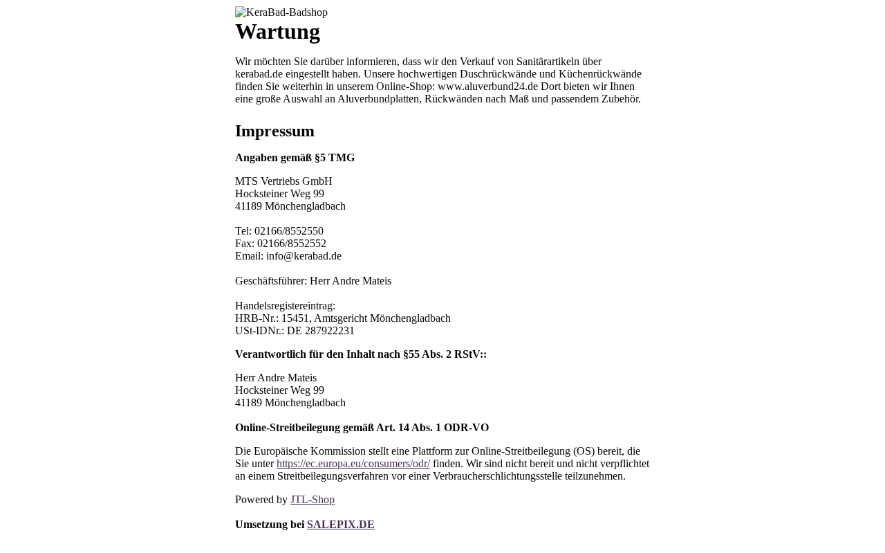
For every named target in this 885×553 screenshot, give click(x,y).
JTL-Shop (312, 499)
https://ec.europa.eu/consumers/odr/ (353, 463)
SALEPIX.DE (341, 524)
